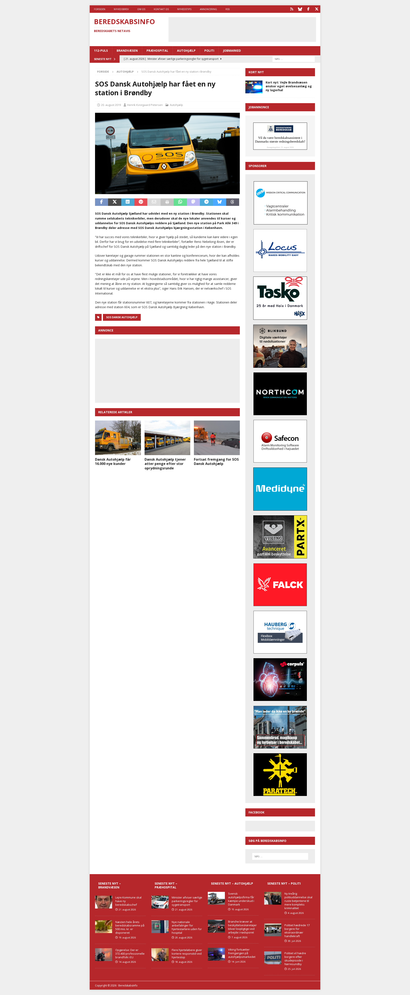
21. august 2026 (127, 909)
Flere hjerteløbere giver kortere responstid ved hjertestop (187, 953)
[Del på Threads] (232, 202)
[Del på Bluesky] (219, 202)
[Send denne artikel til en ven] (153, 202)
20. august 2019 (111, 105)
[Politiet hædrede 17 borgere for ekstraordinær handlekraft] (272, 929)
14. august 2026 (127, 961)
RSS (228, 9)
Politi (209, 50)
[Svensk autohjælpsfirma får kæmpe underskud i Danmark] (216, 898)
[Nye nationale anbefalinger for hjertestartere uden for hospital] (159, 926)
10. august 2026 (240, 909)
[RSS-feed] (291, 9)
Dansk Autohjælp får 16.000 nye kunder (113, 461)
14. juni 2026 (238, 961)
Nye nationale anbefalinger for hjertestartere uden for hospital (187, 927)
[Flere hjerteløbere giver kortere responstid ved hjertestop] (159, 954)
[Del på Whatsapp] (180, 202)
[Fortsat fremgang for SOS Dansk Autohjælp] (217, 438)
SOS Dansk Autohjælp (122, 317)
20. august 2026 (183, 937)
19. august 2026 (127, 937)
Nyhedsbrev (121, 9)
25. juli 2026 (294, 968)
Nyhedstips (184, 9)
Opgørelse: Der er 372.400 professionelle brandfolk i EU (130, 953)
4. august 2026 (296, 912)
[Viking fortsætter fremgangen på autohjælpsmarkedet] (216, 954)
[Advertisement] (242, 28)
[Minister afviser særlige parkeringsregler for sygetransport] (159, 902)
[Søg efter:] (293, 59)
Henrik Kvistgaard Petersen (145, 105)
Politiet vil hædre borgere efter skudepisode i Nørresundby (295, 958)
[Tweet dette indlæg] (114, 202)
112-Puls (101, 50)
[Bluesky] (300, 9)
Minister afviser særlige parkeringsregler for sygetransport (187, 901)
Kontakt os (161, 9)
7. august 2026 (239, 937)
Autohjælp (186, 50)
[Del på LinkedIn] (127, 202)
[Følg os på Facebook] (308, 9)
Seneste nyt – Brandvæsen (109, 885)
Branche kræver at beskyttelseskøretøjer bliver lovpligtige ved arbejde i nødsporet (242, 927)
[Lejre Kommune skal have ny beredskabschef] (103, 902)
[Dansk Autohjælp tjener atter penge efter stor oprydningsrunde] (167, 438)
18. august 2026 (183, 961)
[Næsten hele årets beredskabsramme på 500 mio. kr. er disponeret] (103, 926)
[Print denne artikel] (167, 202)
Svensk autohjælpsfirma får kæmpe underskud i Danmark (241, 899)
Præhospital (157, 50)
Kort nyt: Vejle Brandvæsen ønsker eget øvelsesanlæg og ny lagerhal (289, 86)
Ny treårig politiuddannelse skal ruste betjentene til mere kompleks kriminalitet (298, 901)
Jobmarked (232, 50)
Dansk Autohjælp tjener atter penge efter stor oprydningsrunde (165, 464)
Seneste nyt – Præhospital (166, 885)
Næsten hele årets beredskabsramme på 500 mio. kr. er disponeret (129, 927)
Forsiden (99, 9)
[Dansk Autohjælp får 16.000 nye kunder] (118, 438)
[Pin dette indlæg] (140, 202)
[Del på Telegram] (206, 202)
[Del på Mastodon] (193, 202)
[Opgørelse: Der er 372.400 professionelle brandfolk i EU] (103, 954)
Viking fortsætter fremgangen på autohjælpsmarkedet (241, 953)
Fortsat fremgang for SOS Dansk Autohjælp (216, 461)
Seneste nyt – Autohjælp (232, 883)
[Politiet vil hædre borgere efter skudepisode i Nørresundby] (272, 957)
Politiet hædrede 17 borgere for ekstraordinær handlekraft (297, 930)
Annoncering (208, 9)
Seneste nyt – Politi (284, 883)
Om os (141, 9)
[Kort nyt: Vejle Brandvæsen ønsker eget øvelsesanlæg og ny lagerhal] (253, 87)
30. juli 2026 (294, 940)
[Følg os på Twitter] (316, 9)
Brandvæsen (127, 50)
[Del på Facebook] (101, 202)
